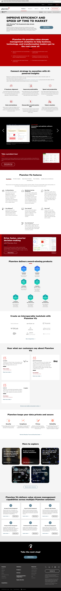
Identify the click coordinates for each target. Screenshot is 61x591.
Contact (42, 8)
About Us (36, 8)
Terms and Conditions (56, 12)
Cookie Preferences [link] (16, 589)
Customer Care (50, 4)
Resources (30, 8)
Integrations (49, 12)
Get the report (51, 1)
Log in (57, 4)
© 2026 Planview (4, 589)
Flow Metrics (8, 178)
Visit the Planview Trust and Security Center (30, 434)
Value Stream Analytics (27, 178)
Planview (6, 9)
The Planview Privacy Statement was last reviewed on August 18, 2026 (51, 584)
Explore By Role (20, 579)
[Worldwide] (48, 8)
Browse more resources (30, 487)
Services (18, 572)
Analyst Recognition (34, 568)
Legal (8, 589)
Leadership (3, 570)
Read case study (7, 372)
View (9, 143)
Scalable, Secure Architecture (47, 178)
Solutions (23, 8)
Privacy (11, 589)
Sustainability (4, 576)
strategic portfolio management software (31, 79)
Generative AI (30, 180)
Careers (3, 571)
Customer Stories (34, 570)
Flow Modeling (36, 178)
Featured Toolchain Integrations (21, 576)
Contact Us (52, 571)
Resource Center (34, 573)
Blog (32, 576)
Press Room (33, 577)
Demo (45, 12)
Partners (43, 4)
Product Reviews (34, 571)
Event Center (33, 574)
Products (19, 569)
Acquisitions (4, 582)
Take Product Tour (8, 164)
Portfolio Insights (16, 178)
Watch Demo (47, 27)
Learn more (5, 516)
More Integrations (30, 338)
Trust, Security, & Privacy (5, 574)
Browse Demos (55, 8)
